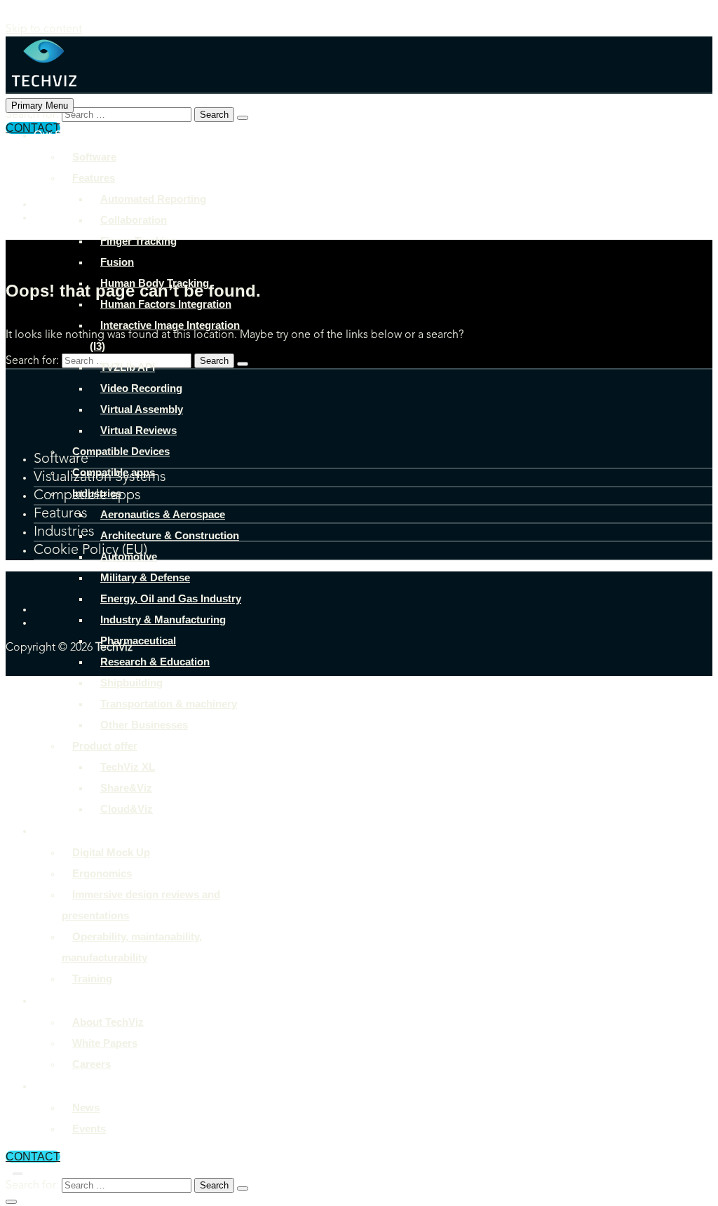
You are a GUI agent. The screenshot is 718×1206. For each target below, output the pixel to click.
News (86, 1107)
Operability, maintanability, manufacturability (132, 946)
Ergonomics (102, 873)
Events (89, 1128)
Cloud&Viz (126, 809)
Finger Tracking (138, 241)
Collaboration (133, 220)
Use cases (60, 830)
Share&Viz (126, 788)
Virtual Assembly (141, 409)
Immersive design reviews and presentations (141, 904)
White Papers (104, 1043)
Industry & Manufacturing (163, 619)
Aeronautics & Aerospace (162, 514)
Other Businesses (144, 725)
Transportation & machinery (168, 704)
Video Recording (141, 388)
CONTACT (33, 1157)
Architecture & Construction (169, 535)
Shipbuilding (131, 683)
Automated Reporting (153, 199)
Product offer (104, 746)
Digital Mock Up (111, 852)
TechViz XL (127, 767)
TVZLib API (127, 367)
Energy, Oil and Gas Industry (170, 598)
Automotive (128, 556)
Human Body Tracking (154, 283)
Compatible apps (113, 472)
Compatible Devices (121, 451)
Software (94, 157)
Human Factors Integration (165, 304)
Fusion (117, 262)
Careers (91, 1064)
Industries (96, 493)
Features (93, 178)
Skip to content (44, 29)
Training (92, 978)
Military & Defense (145, 577)
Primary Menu (39, 105)
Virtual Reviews (138, 430)
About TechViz (70, 1000)
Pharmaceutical (138, 640)
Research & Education (155, 662)
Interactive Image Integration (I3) (165, 335)
